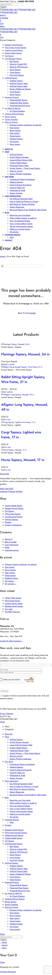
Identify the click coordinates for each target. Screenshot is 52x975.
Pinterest (11, 491)
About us (8, 539)
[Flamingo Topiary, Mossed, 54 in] (15, 344)
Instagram (4, 491)
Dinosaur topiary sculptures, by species (20, 564)
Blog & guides (10, 542)
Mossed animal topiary (14, 606)
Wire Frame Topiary (13, 514)
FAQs (7, 547)
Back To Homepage (27, 313)
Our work (8, 609)
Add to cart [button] (6, 419)
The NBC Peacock (12, 611)
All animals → (10, 583)
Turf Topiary (9, 511)
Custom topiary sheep (13, 603)
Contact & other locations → (11, 641)
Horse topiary (10, 575)
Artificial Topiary (11, 519)
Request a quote (7, 364)
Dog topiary (10, 567)
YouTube (19, 491)
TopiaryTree (4, 473)
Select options (7, 391)
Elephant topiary (11, 578)
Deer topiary (10, 572)
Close (2, 721)
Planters (8, 522)
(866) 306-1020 (6, 488)
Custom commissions (13, 525)
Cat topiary (9, 581)
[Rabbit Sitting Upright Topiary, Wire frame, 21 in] (21, 367)
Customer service (12, 550)
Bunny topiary (10, 570)
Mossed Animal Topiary (14, 508)
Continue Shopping (8, 971)
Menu (2, 26)
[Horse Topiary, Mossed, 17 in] (13, 450)
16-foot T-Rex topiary (13, 598)
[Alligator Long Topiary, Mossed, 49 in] (17, 394)
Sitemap (9, 713)
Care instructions (11, 544)
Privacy (3, 713)
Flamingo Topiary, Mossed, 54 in (25, 354)
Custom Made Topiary (13, 505)
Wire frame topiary (12, 600)
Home (2, 256)
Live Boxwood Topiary (13, 516)
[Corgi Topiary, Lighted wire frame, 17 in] (18, 422)
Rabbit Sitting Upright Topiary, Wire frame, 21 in (23, 379)
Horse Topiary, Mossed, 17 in (22, 459)
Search (3, 7)
